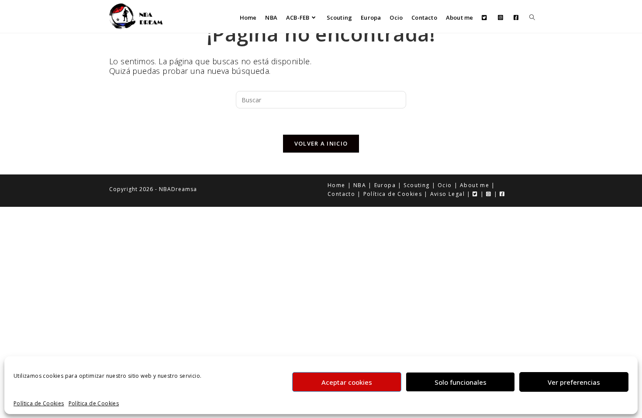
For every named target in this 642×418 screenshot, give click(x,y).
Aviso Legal (447, 194)
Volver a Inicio (321, 143)
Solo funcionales (461, 381)
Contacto (341, 194)
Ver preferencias (574, 381)
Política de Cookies (39, 404)
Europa (385, 185)
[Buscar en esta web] (321, 99)
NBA (359, 185)
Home (336, 185)
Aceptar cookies (346, 381)
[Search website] (532, 17)
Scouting (416, 185)
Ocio (445, 185)
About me (474, 185)
